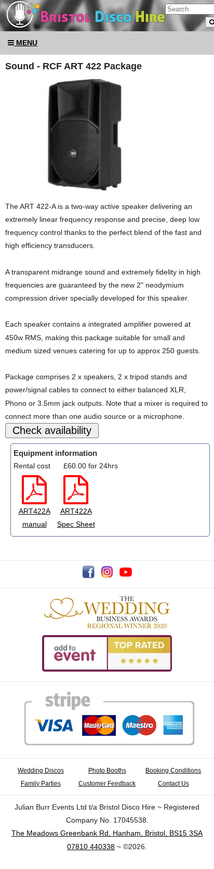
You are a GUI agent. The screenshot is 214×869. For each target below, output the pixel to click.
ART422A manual (34, 517)
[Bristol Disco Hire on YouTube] (125, 576)
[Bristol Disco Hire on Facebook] (88, 576)
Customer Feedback (107, 783)
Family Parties (41, 783)
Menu (25, 43)
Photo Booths (107, 770)
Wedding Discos (41, 770)
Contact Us (173, 783)
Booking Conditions (173, 770)
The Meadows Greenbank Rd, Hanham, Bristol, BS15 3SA (107, 833)
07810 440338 (91, 846)
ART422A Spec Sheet (76, 517)
